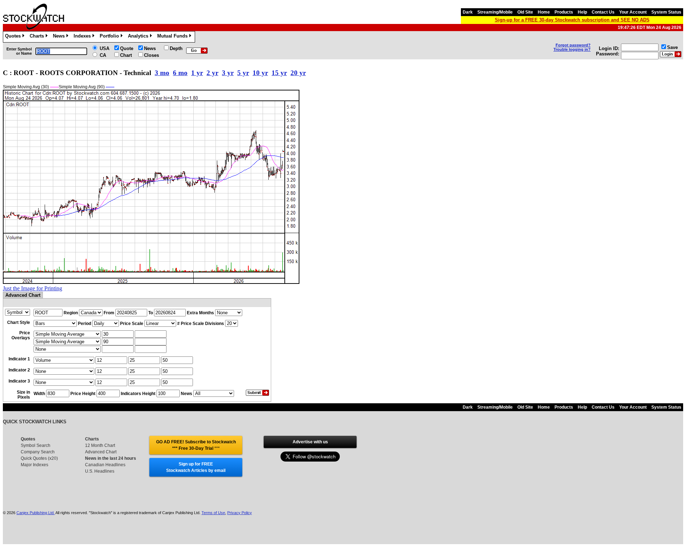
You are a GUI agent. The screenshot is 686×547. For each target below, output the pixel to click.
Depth (176, 48)
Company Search (38, 451)
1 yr (197, 73)
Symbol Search (35, 445)
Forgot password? (573, 45)
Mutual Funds (173, 37)
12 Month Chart (100, 445)
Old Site (525, 12)
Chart (126, 55)
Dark (468, 12)
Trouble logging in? (572, 49)
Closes (151, 55)
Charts (38, 37)
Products (564, 12)
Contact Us (603, 12)
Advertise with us (310, 441)
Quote (126, 48)
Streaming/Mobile (495, 12)
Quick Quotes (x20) (39, 458)
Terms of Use (213, 513)
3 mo (162, 73)
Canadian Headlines (105, 464)
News (60, 37)
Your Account (633, 12)
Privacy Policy (239, 513)
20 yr (298, 73)
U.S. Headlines (99, 471)
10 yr (260, 73)
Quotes (14, 37)
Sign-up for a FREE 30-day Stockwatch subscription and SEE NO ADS (572, 20)
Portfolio (110, 37)
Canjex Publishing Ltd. (35, 513)
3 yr (228, 73)
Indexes (83, 37)
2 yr (212, 73)
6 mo (180, 73)
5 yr (243, 73)
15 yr (279, 73)
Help (582, 12)
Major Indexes (34, 464)
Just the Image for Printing (32, 288)
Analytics (139, 37)
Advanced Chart (100, 451)
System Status (666, 12)
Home (544, 12)
